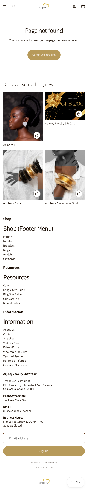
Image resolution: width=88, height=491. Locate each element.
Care (6, 285)
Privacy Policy (11, 347)
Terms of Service (13, 356)
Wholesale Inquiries (15, 352)
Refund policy (11, 303)
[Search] (13, 6)
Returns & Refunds (14, 360)
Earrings (8, 237)
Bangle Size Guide (14, 290)
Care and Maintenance (16, 365)
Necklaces (9, 241)
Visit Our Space (12, 343)
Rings (6, 250)
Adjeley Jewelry (47, 462)
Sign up (44, 451)
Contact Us (10, 334)
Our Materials (11, 299)
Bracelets (9, 245)
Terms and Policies (44, 467)
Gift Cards (9, 259)
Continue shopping (44, 55)
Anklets (7, 254)
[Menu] (4, 6)
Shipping (8, 338)
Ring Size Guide (12, 294)
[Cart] (83, 6)
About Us (9, 329)
